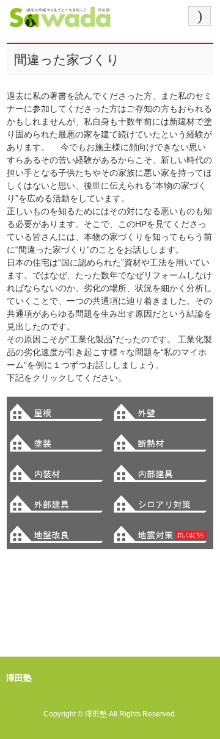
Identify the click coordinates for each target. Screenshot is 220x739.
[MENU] (199, 16)
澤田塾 (96, 714)
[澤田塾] (60, 21)
